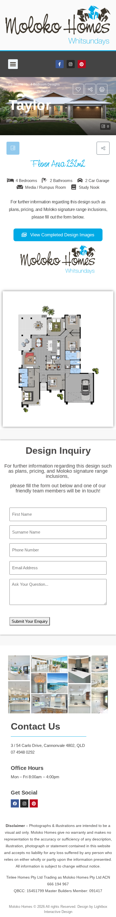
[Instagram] (71, 64)
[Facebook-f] (60, 64)
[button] (13, 64)
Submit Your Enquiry (30, 621)
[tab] (12, 148)
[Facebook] (15, 803)
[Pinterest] (82, 64)
